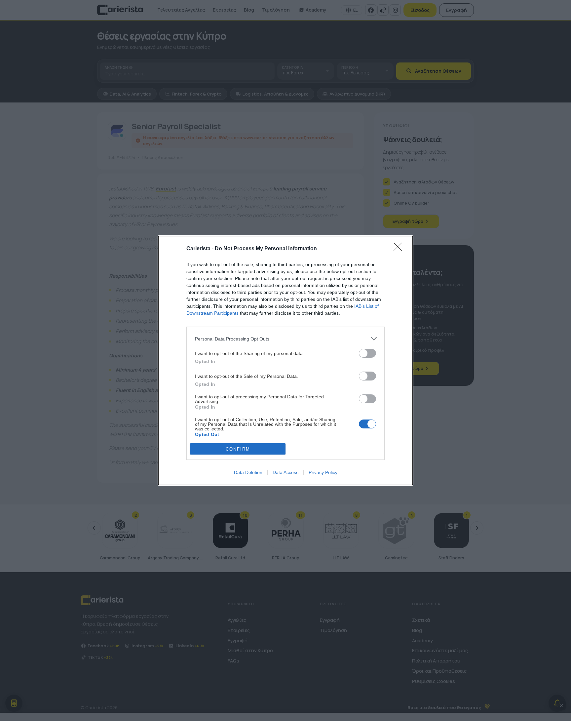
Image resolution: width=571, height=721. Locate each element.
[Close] (400, 249)
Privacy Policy (323, 472)
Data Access (285, 472)
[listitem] (285, 338)
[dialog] (285, 360)
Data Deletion (248, 472)
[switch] (367, 353)
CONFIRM (238, 449)
